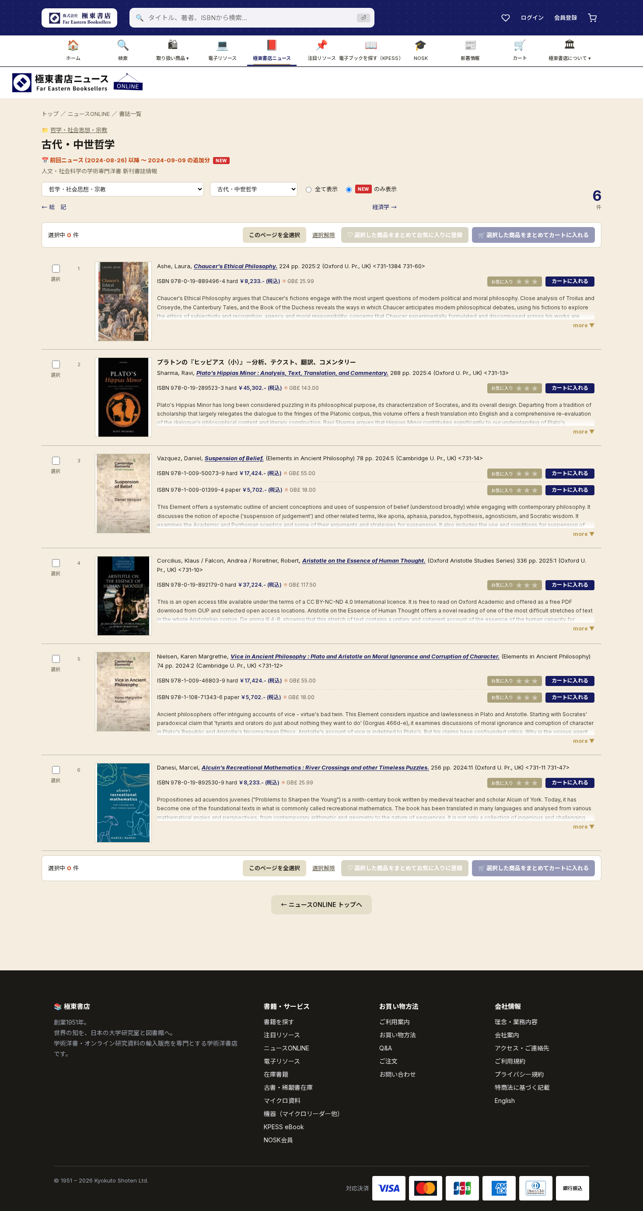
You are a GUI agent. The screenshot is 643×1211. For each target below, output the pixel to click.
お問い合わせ (397, 1074)
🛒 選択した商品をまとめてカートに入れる (533, 234)
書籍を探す (279, 1022)
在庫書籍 (276, 1074)
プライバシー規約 (519, 1074)
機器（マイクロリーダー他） (303, 1113)
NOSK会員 (278, 1140)
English (505, 1100)
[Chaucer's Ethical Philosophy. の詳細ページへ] (123, 301)
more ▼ (583, 325)
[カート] (592, 18)
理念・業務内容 (516, 1022)
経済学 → (384, 206)
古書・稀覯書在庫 (288, 1087)
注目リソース (282, 1035)
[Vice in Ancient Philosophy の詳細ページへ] (123, 692)
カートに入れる (570, 281)
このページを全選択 (274, 234)
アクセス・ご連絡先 (522, 1048)
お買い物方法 (397, 1035)
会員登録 (565, 17)
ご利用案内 (394, 1022)
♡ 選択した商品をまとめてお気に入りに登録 (404, 234)
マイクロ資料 (282, 1100)
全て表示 (326, 189)
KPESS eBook (284, 1126)
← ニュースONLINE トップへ (321, 904)
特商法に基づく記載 (522, 1087)
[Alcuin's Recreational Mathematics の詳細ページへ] (123, 803)
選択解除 (323, 234)
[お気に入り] (505, 18)
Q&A (385, 1048)
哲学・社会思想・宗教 (78, 129)
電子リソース (282, 1061)
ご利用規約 (510, 1061)
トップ (50, 113)
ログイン (532, 17)
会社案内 (507, 1035)
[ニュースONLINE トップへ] (77, 82)
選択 (55, 279)
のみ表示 (377, 189)
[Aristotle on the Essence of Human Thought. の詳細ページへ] (123, 596)
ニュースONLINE (89, 113)
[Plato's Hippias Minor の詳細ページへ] (123, 397)
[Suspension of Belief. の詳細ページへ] (123, 493)
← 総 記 (54, 206)
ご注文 (388, 1061)
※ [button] (284, 281)
